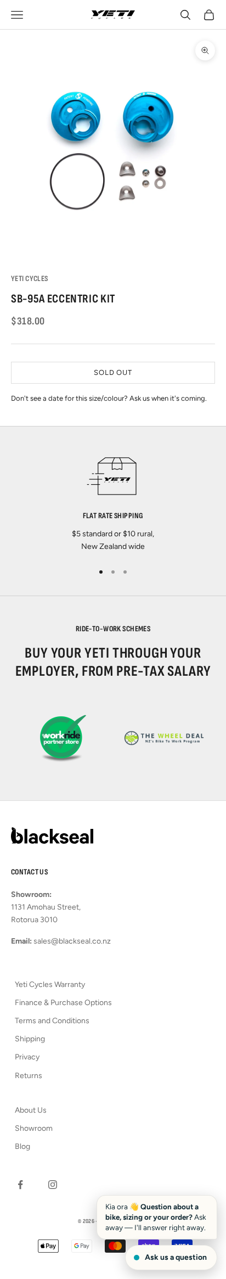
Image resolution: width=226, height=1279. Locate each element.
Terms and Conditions (52, 1020)
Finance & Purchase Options (63, 1002)
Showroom (34, 1128)
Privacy (27, 1057)
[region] (113, 500)
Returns (28, 1075)
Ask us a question (176, 1257)
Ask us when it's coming (167, 398)
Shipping (30, 1039)
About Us (31, 1110)
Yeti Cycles (29, 278)
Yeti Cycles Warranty (50, 984)
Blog (22, 1146)
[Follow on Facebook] (20, 1184)
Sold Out (113, 372)
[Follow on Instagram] (52, 1184)
